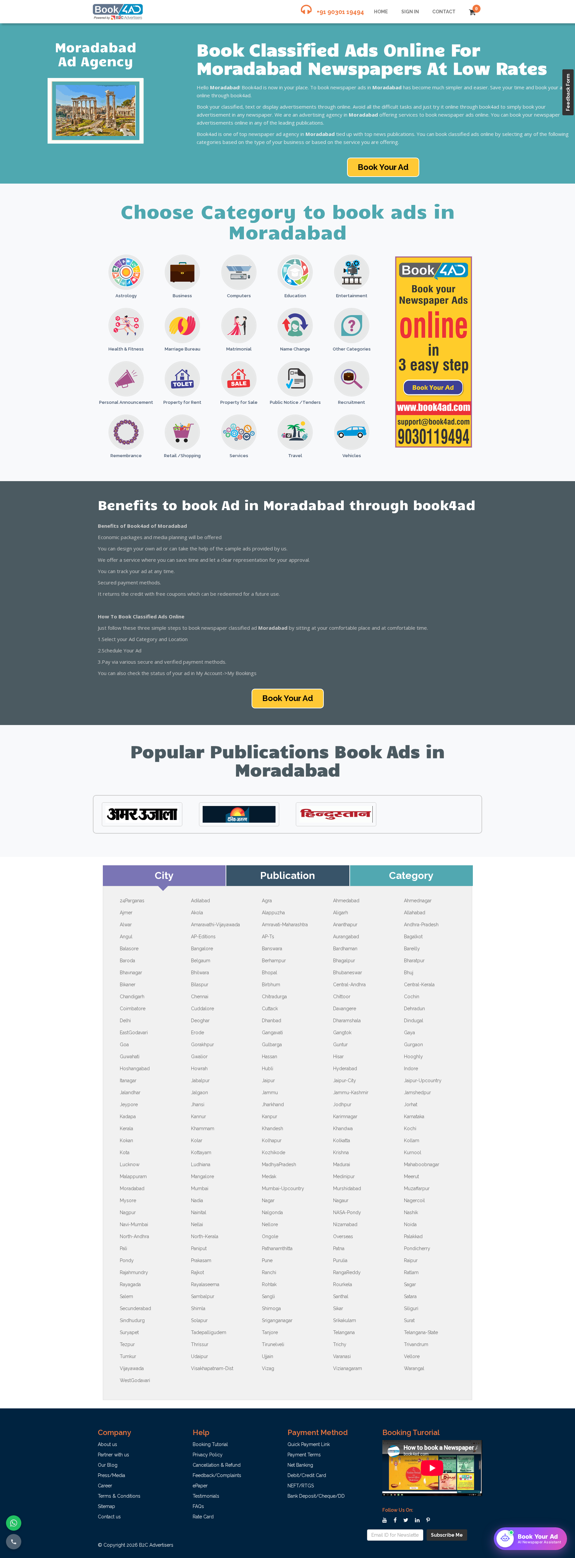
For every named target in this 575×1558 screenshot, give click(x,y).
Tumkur (128, 1356)
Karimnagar (345, 1116)
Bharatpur (414, 960)
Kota (124, 1152)
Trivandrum (416, 1344)
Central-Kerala (419, 984)
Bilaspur (199, 984)
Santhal (340, 1296)
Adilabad (200, 900)
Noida (410, 1224)
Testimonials (206, 1496)
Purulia (340, 1260)
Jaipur (268, 1080)
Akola (197, 912)
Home (381, 11)
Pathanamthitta (277, 1248)
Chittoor (341, 996)
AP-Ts (268, 936)
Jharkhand (273, 1104)
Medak (269, 1176)
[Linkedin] (417, 1520)
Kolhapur (272, 1140)
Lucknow (129, 1164)
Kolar (196, 1140)
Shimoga (271, 1308)
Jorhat (410, 1104)
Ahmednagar (418, 900)
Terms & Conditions (119, 1496)
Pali (123, 1248)
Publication (287, 875)
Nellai (197, 1224)
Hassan (269, 1056)
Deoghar (200, 1020)
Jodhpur (342, 1104)
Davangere (344, 1008)
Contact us (109, 1516)
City (164, 875)
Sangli (268, 1296)
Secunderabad (135, 1308)
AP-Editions (203, 936)
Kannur (198, 1116)
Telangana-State (421, 1332)
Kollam (411, 1140)
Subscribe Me (447, 1535)
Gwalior (199, 1056)
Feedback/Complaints (217, 1475)
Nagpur (128, 1212)
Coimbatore (132, 1008)
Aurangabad (346, 936)
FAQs (198, 1506)
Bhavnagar (131, 972)
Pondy (127, 1260)
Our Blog (107, 1465)
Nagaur (340, 1200)
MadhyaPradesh (279, 1164)
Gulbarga (272, 1044)
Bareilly (412, 948)
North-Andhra (134, 1236)
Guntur (340, 1044)
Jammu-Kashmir (350, 1092)
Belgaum (200, 960)
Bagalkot (413, 936)
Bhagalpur (344, 960)
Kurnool (412, 1152)
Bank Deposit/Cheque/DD (316, 1496)
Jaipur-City (344, 1080)
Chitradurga (274, 996)
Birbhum (271, 984)
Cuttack (270, 1008)
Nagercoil (414, 1200)
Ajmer (126, 912)
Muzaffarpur (417, 1188)
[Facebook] (395, 1520)
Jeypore (129, 1104)
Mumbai (199, 1188)
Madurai (341, 1164)
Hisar (338, 1056)
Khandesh (272, 1128)
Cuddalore (202, 1008)
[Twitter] (405, 1520)
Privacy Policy (208, 1454)
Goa (124, 1044)
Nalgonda (272, 1212)
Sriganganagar (277, 1320)
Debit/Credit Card (307, 1475)
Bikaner (127, 984)
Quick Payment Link (309, 1444)
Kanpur (269, 1116)
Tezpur (127, 1344)
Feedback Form (568, 92)
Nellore (270, 1224)
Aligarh (340, 912)
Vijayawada (132, 1368)
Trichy (339, 1344)
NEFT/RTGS (301, 1485)
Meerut (411, 1176)
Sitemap (106, 1506)
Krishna (341, 1152)
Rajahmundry (134, 1272)
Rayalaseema (205, 1284)
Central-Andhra (349, 984)
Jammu (270, 1092)
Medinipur (344, 1176)
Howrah (199, 1068)
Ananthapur (345, 924)
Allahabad (414, 912)
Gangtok (342, 1032)
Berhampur (274, 960)
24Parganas (132, 900)
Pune (267, 1260)
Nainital (198, 1212)
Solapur (199, 1320)
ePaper (200, 1485)
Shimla (198, 1308)
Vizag (268, 1368)
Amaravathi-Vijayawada (215, 924)
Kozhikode (273, 1152)
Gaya (409, 1032)
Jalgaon (199, 1092)
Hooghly (413, 1056)
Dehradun (414, 1008)
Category (411, 875)
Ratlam (411, 1272)
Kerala (126, 1128)
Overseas (343, 1236)
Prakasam (201, 1260)
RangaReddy (347, 1272)
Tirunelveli (273, 1344)
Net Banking (300, 1465)
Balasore (129, 948)
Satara (410, 1296)
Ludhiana (200, 1164)
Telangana (344, 1332)
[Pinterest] (428, 1520)
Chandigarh (132, 996)
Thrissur (199, 1344)
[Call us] (13, 1541)
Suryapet (129, 1332)
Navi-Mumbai (134, 1224)
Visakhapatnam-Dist (212, 1368)
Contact (444, 11)
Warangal (414, 1368)
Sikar (338, 1308)
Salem (126, 1296)
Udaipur (199, 1356)
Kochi (410, 1128)
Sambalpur (202, 1296)
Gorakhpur (202, 1044)
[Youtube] (384, 1520)
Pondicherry (417, 1248)
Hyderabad (345, 1068)
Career (105, 1485)
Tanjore (270, 1332)
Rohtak (269, 1284)
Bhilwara (200, 972)
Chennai (199, 996)
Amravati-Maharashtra (285, 924)
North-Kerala (204, 1236)
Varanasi (342, 1356)
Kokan (126, 1140)
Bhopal (269, 972)
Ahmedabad (346, 900)
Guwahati (129, 1056)
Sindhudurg (132, 1320)
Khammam (202, 1128)
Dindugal (413, 1020)
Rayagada (130, 1284)
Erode (197, 1032)
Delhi (125, 1020)
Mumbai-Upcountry (283, 1188)
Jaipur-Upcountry (423, 1080)
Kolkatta (341, 1140)
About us (107, 1444)
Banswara (272, 948)
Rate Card (203, 1516)
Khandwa (343, 1128)
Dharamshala (347, 1020)
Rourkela (342, 1284)
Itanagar (128, 1080)
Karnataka (414, 1116)
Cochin (411, 996)
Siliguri (411, 1308)
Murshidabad (347, 1188)
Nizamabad (345, 1224)
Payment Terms (304, 1454)
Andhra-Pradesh (421, 924)
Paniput (199, 1248)
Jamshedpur (417, 1092)
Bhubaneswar (347, 972)
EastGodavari (134, 1032)
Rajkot (197, 1272)
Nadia (197, 1200)
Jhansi (197, 1104)
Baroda (127, 960)
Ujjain (267, 1356)
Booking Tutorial (210, 1444)
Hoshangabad (135, 1068)
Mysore (128, 1200)
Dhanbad (271, 1020)
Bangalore (202, 948)
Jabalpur (200, 1080)
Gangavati (272, 1032)
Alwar (126, 924)
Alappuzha (273, 912)
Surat (409, 1320)
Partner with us (113, 1454)
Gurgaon (413, 1044)
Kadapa (128, 1116)
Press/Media (111, 1475)
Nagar (268, 1200)
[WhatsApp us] (13, 1523)
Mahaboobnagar (421, 1164)
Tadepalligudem (208, 1332)
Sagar (410, 1284)
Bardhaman (345, 948)
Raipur (411, 1260)
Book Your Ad (383, 167)
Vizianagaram (347, 1368)
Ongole (270, 1236)
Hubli (267, 1068)
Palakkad (413, 1236)
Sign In (410, 11)
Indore (411, 1068)
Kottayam (201, 1152)
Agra (267, 900)
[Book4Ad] (118, 8)
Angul (126, 936)
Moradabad (132, 1188)
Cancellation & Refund (217, 1465)
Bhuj (408, 972)
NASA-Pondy (347, 1212)
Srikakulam (344, 1320)
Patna (338, 1248)
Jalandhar (130, 1092)
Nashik (411, 1212)
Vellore (412, 1356)
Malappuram (133, 1176)
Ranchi (269, 1272)
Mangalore (202, 1176)
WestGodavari (135, 1380)
